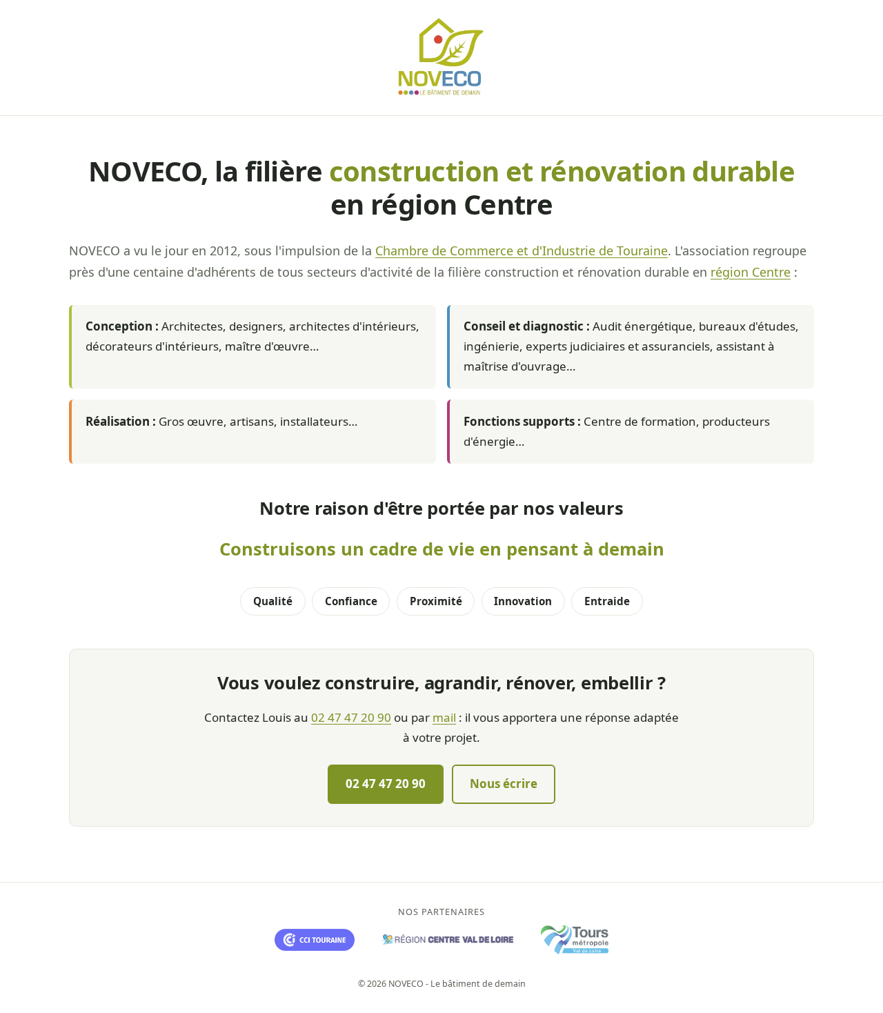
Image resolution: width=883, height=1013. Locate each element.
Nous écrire (503, 783)
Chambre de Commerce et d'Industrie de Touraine (521, 250)
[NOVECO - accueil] (441, 58)
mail (444, 717)
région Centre (751, 272)
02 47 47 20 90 (351, 717)
